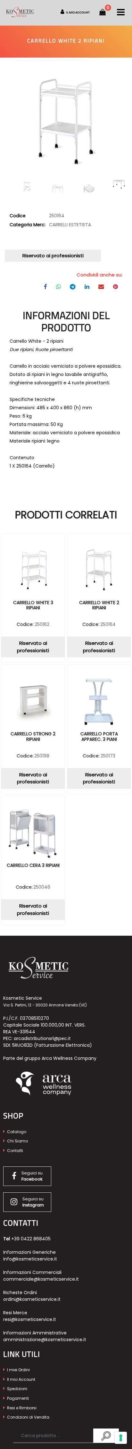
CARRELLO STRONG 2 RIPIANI (33, 736)
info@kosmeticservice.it (30, 1259)
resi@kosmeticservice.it (29, 1319)
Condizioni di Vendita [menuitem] (27, 1417)
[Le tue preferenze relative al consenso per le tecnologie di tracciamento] (121, 1438)
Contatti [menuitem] (14, 1150)
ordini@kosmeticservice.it (32, 1299)
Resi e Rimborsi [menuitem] (21, 1408)
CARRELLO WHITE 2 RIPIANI (99, 605)
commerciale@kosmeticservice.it (41, 1279)
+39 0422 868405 (31, 1239)
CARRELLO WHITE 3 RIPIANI (33, 605)
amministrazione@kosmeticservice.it (44, 1339)
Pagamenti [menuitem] (17, 1398)
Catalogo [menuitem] (16, 1131)
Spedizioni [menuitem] (16, 1388)
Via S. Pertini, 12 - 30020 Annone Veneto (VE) (45, 1005)
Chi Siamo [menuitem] (17, 1141)
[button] (66, 121)
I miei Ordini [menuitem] (18, 1370)
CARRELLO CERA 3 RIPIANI (33, 866)
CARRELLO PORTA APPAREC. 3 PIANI (99, 736)
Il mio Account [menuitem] (20, 1379)
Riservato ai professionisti (53, 255)
